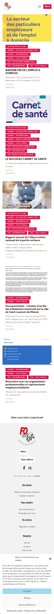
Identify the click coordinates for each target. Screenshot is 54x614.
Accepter (27, 591)
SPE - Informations (16, 66)
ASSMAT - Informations (18, 54)
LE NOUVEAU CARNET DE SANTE (26, 158)
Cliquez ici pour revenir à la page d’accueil (27, 418)
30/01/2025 (10, 173)
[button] (50, 559)
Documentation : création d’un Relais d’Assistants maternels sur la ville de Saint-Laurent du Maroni (27, 309)
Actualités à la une (17, 46)
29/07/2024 (10, 402)
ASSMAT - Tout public (17, 58)
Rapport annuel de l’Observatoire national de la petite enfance (25, 239)
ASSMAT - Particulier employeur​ (22, 139)
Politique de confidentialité (35, 610)
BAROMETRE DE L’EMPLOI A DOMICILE (23, 72)
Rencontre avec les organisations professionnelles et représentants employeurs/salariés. (25, 384)
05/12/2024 (10, 329)
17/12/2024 (10, 257)
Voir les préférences (27, 605)
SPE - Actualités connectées (21, 62)
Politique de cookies (15, 610)
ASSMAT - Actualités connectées (23, 50)
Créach (37, 476)
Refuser (27, 598)
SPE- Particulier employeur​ (20, 155)
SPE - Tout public (38, 66)
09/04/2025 (10, 87)
